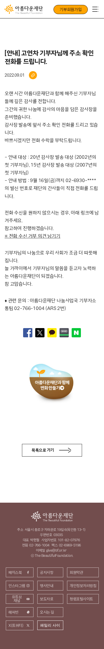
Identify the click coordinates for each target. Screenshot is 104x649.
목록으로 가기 (42, 450)
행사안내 (46, 585)
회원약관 (76, 572)
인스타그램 (16, 585)
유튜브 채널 (17, 599)
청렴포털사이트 (81, 599)
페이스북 (15, 572)
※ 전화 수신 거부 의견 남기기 (32, 236)
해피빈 (13, 612)
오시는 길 (47, 612)
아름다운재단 (52, 516)
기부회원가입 (71, 9)
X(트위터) (15, 625)
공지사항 (46, 572)
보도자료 (46, 599)
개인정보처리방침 (83, 585)
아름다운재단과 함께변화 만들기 (52, 385)
